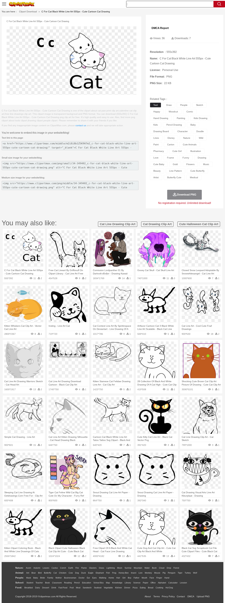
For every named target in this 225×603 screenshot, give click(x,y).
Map (108, 583)
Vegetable (108, 588)
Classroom (57, 583)
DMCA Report (160, 28)
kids (155, 124)
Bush (154, 568)
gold (175, 164)
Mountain (138, 568)
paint (156, 144)
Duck (83, 573)
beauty (157, 171)
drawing (202, 157)
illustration (195, 151)
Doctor (81, 578)
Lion (140, 573)
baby (193, 124)
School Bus (98, 583)
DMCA (190, 596)
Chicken (62, 573)
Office (153, 583)
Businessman (70, 578)
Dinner (127, 588)
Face (152, 578)
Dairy (37, 588)
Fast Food (62, 588)
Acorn (28, 568)
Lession (183, 583)
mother (59, 578)
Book (47, 583)
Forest (176, 568)
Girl (124, 578)
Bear (33, 573)
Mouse (157, 573)
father (136, 578)
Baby (35, 578)
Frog (114, 573)
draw (169, 105)
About (148, 596)
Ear (88, 578)
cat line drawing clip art (117, 224)
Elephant (100, 573)
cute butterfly (197, 171)
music (206, 164)
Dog (77, 573)
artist (156, 177)
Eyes (94, 578)
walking (102, 578)
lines (156, 138)
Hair (118, 578)
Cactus (55, 568)
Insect (133, 573)
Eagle (90, 573)
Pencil (77, 583)
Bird (40, 573)
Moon (119, 568)
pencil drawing (174, 124)
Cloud (161, 568)
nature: (19, 567)
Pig (164, 573)
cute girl (177, 151)
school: (19, 582)
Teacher (39, 583)
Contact (181, 596)
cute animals (190, 144)
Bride (42, 578)
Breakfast (28, 588)
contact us (80, 125)
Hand (166, 578)
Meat (78, 588)
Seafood (97, 588)
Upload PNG (203, 596)
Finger (159, 578)
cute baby (158, 164)
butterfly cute (174, 177)
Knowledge (117, 583)
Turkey (188, 573)
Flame (84, 568)
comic (189, 111)
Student (29, 583)
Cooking (159, 588)
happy (156, 111)
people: (19, 577)
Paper (145, 583)
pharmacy (158, 151)
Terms (156, 596)
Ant (27, 573)
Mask (28, 578)
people (183, 105)
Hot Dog (169, 588)
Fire (77, 568)
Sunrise (128, 568)
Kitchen (118, 588)
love (155, 157)
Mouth (144, 578)
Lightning (110, 568)
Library (128, 583)
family (50, 578)
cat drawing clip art (157, 224)
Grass (101, 568)
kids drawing (200, 118)
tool (155, 105)
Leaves (46, 568)
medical (194, 177)
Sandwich (87, 588)
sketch (199, 105)
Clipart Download (28, 11)
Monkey (148, 573)
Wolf (195, 573)
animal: (19, 572)
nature (186, 138)
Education (86, 583)
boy (129, 578)
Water (147, 568)
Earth (70, 568)
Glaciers (93, 568)
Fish (108, 573)
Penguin (171, 573)
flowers (190, 164)
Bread (150, 588)
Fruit (72, 588)
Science (137, 583)
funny (186, 157)
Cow (71, 573)
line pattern (175, 171)
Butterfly (47, 573)
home (111, 578)
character (182, 131)
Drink (53, 588)
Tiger (180, 573)
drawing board (161, 131)
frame (170, 157)
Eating (143, 588)
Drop (169, 568)
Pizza (135, 588)
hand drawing (160, 118)
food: (18, 587)
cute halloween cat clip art (198, 224)
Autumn (36, 568)
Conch (63, 568)
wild (201, 138)
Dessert (45, 588)
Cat (55, 573)
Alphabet (162, 583)
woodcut (173, 111)
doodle (200, 131)
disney (171, 138)
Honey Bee (124, 573)
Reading (68, 583)
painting (181, 118)
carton (170, 144)
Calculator (173, 583)
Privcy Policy (168, 596)
